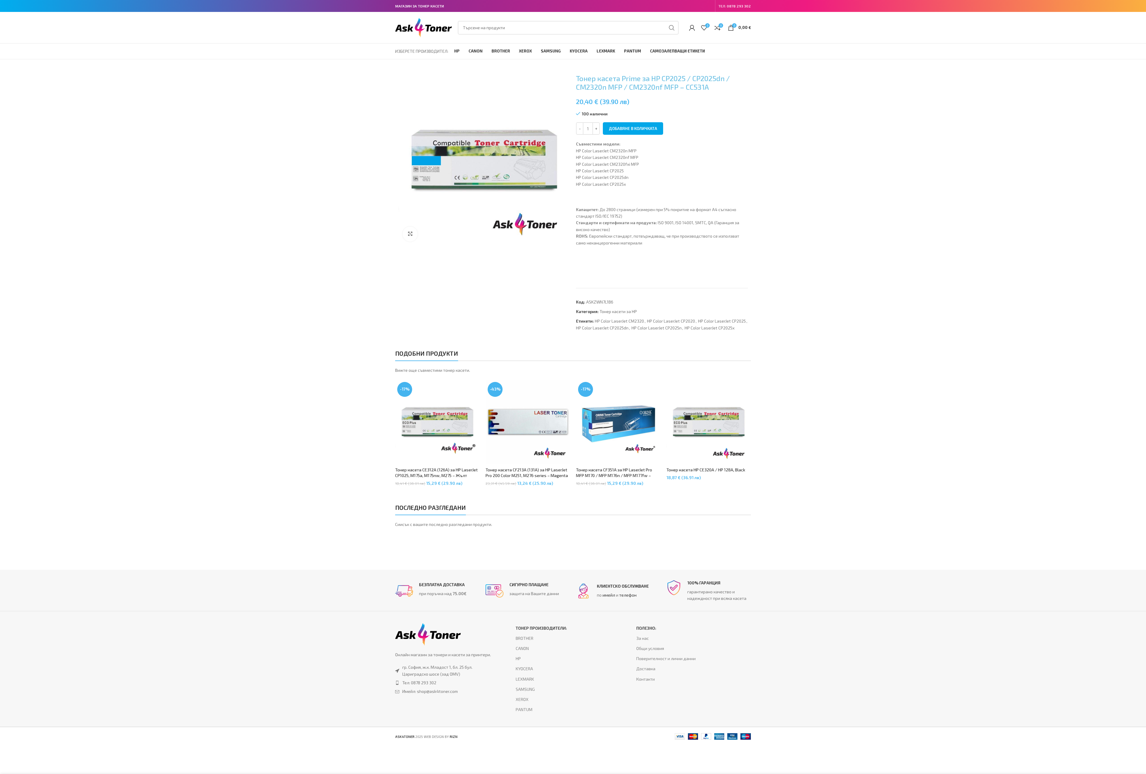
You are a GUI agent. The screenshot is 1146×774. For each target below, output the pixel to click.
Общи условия (650, 648)
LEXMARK (525, 679)
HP (518, 658)
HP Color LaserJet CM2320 (619, 320)
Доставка (645, 668)
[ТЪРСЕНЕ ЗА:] (672, 28)
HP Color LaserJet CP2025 (722, 320)
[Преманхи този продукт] (443, 682)
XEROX (522, 699)
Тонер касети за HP (618, 311)
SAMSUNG (525, 689)
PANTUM (524, 709)
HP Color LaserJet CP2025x (709, 327)
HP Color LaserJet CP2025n (656, 327)
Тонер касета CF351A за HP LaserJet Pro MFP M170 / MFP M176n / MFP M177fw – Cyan (614, 475)
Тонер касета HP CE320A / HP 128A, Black (705, 469)
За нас (642, 638)
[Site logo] (423, 27)
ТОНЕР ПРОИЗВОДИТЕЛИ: (541, 628)
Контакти (645, 679)
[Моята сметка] (692, 28)
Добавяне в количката (633, 128)
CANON (522, 648)
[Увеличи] (410, 234)
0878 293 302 (739, 6)
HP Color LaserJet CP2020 (671, 320)
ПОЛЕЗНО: (646, 628)
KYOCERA (524, 668)
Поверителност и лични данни (666, 658)
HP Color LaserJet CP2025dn (602, 327)
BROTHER (524, 638)
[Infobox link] (437, 591)
